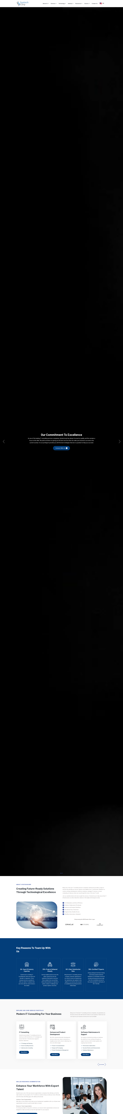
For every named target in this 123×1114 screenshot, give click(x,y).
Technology (62, 3)
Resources (78, 3)
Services (53, 3)
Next (119, 441)
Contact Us (95, 3)
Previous (3, 441)
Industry (70, 3)
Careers (86, 3)
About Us (45, 3)
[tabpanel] (61, 441)
